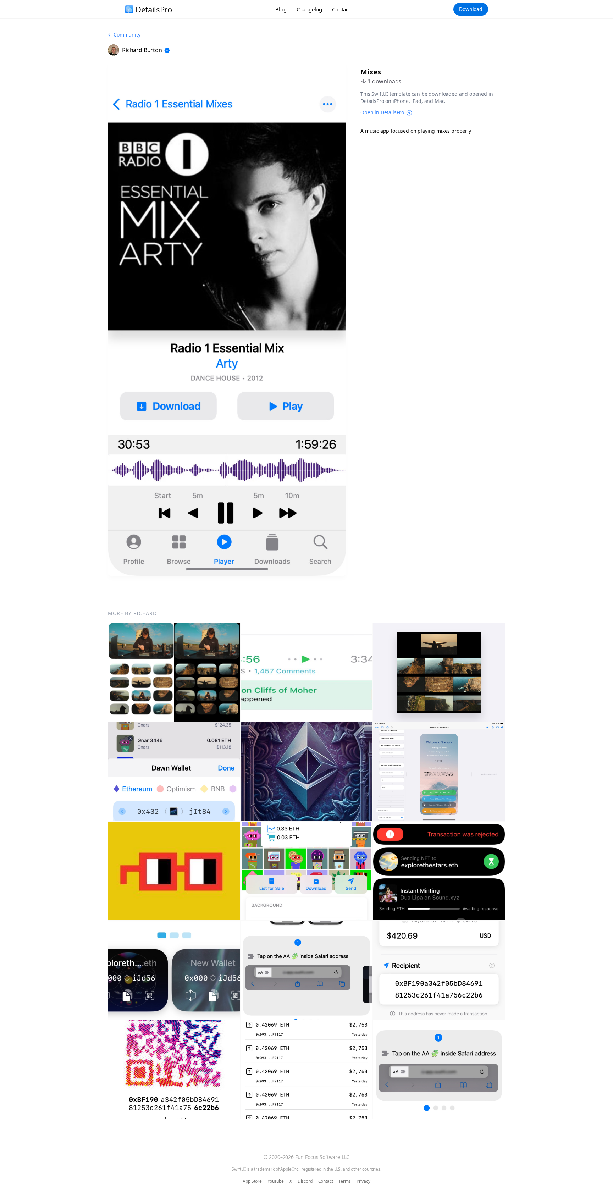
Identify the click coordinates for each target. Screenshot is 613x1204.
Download (470, 9)
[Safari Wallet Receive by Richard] (174, 1069)
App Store (252, 1181)
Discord (305, 1181)
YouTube (275, 1181)
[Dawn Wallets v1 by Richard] (174, 970)
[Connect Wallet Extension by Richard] (174, 771)
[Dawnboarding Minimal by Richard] (306, 771)
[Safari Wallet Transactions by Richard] (306, 1069)
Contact (341, 9)
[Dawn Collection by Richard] (306, 871)
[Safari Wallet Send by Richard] (439, 970)
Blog (280, 9)
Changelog (309, 9)
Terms (344, 1181)
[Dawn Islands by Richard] (439, 871)
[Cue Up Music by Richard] (439, 672)
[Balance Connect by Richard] (439, 1069)
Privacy (363, 1181)
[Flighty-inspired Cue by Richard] (306, 672)
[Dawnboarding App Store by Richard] (439, 771)
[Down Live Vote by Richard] (174, 871)
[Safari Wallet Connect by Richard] (306, 970)
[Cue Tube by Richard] (174, 672)
